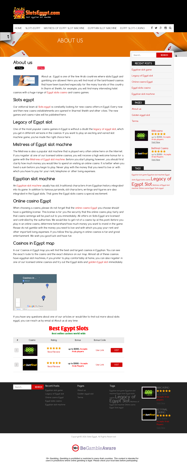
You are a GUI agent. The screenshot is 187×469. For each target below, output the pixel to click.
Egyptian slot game (142, 69)
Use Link (100, 350)
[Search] (170, 28)
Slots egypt (44, 106)
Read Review (54, 352)
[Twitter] (156, 28)
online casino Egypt (86, 207)
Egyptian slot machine (29, 185)
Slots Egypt (92, 436)
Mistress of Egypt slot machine (47, 159)
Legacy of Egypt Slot (151, 181)
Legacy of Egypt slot (142, 75)
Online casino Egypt (142, 81)
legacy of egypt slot (105, 129)
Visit (116, 350)
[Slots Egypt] (36, 18)
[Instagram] (166, 28)
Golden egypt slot (141, 115)
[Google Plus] (161, 28)
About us (136, 108)
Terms (135, 121)
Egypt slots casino (57, 92)
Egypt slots (121, 394)
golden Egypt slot (98, 262)
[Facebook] (152, 28)
